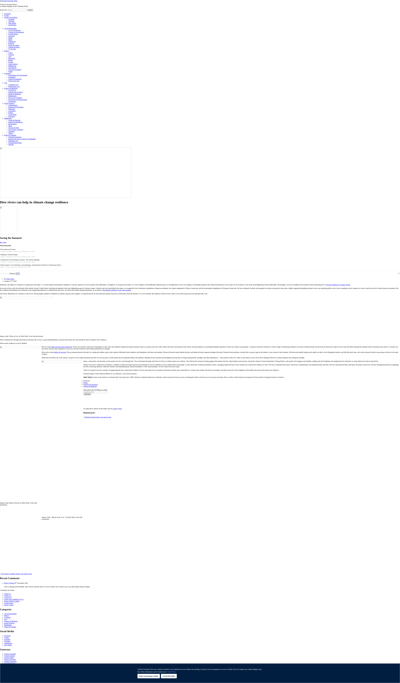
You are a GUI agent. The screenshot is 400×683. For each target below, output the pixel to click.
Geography (12, 111)
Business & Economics (16, 107)
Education (11, 109)
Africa (10, 53)
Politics (10, 113)
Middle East (12, 66)
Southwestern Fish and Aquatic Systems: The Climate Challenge (19, 260)
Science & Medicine (11, 88)
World (10, 71)
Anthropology (13, 105)
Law (5, 83)
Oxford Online (9, 658)
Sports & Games (13, 45)
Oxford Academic (10, 654)
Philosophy (12, 41)
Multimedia (8, 118)
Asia (9, 56)
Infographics (12, 124)
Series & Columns (10, 135)
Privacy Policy (89, 402)
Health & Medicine (14, 94)
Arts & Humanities (10, 28)
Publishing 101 (13, 141)
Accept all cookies (169, 676)
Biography (11, 58)
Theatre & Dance (14, 47)
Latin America (13, 64)
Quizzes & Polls (13, 128)
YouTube (11, 21)
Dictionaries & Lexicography (18, 75)
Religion (11, 43)
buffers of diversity (60, 352)
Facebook (7, 14)
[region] (200, 673)
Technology (12, 101)
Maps (10, 126)
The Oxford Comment (15, 129)
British (10, 60)
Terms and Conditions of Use (13, 599)
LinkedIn (11, 19)
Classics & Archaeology (16, 32)
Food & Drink (13, 34)
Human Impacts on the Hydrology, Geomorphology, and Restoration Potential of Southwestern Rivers (30, 265)
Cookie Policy (9, 603)
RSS (120, 409)
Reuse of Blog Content (11, 601)
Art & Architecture (14, 30)
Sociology (11, 116)
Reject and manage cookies (148, 676)
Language (7, 73)
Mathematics (12, 96)
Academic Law (13, 85)
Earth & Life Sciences (15, 92)
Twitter (6, 15)
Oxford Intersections (15, 143)
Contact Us (8, 597)
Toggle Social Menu (11, 17)
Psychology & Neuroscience (17, 100)
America (11, 55)
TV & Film (12, 49)
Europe (10, 62)
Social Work (12, 114)
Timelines (11, 131)
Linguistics (12, 77)
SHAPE (11, 144)
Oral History (12, 68)
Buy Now (3, 242)
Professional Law (14, 86)
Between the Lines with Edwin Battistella (22, 139)
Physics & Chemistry (15, 98)
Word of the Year (13, 81)
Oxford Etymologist (14, 79)
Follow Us (7, 596)
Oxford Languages (10, 661)
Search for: (3, 10)
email (115, 409)
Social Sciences (9, 103)
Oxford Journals (9, 656)
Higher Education (10, 659)
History (6, 51)
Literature (11, 36)
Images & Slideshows (15, 122)
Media (10, 38)
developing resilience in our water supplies (117, 290)
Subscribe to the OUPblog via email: (95, 390)
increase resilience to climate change (338, 285)
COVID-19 (12, 90)
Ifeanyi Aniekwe (9, 583)
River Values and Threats (8, 249)
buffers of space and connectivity (61, 347)
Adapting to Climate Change (8, 254)
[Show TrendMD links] (399, 273)
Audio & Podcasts (14, 120)
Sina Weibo (12, 23)
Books (85, 383)
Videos (10, 133)
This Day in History (14, 70)
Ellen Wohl (10, 279)
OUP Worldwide (9, 663)
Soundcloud (12, 25)
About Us (7, 594)
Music (10, 40)
